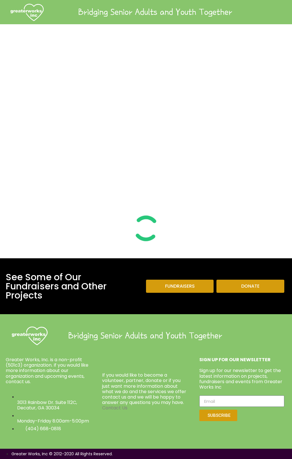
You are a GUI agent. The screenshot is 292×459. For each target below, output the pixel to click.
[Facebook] (253, 335)
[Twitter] (268, 335)
